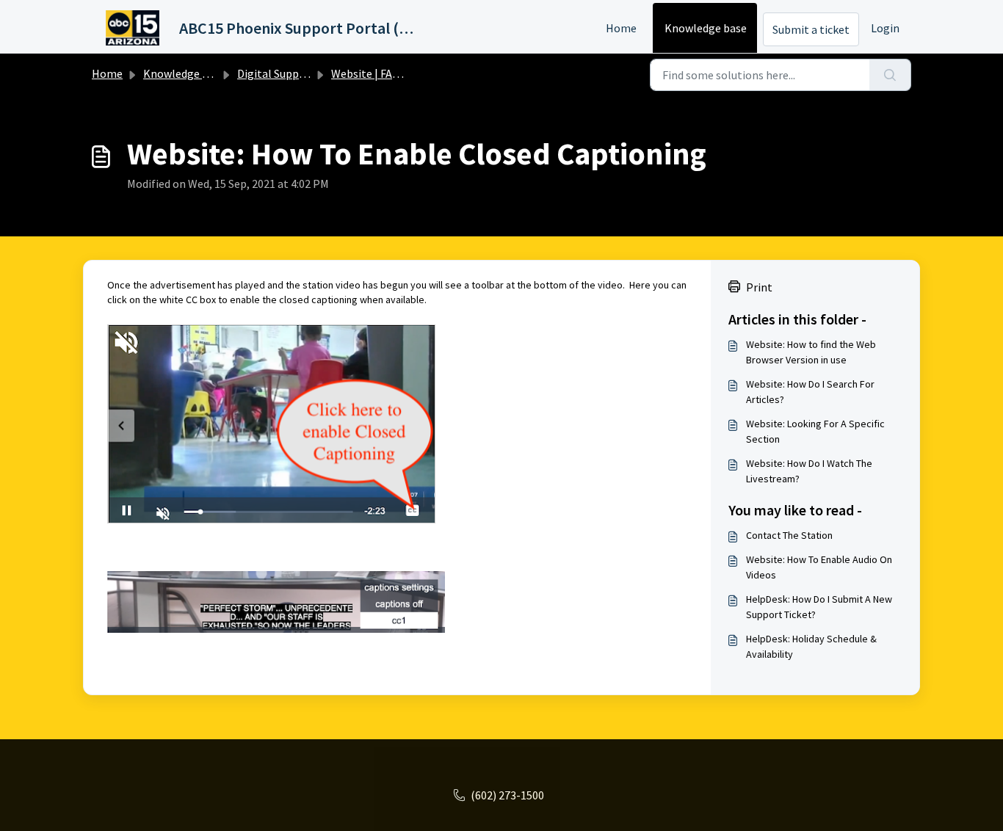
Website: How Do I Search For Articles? (810, 391)
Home (621, 28)
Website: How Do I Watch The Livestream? (809, 471)
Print (759, 287)
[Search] (890, 75)
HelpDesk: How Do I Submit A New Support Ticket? (819, 606)
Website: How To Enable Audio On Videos (819, 567)
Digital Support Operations (305, 73)
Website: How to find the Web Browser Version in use (811, 352)
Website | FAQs (368, 73)
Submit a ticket (811, 29)
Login (885, 28)
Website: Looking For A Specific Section (815, 431)
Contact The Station (789, 535)
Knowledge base (706, 28)
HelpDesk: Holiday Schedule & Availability (811, 646)
